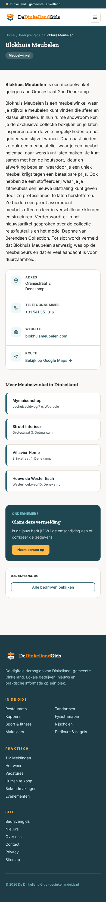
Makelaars (14, 731)
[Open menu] (95, 17)
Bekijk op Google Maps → (48, 360)
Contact (12, 844)
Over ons (13, 836)
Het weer (13, 765)
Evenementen (17, 796)
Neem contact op (30, 550)
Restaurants (16, 708)
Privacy (12, 852)
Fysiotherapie (67, 716)
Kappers (12, 716)
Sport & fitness (18, 724)
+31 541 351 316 (39, 312)
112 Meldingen (18, 758)
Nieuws (11, 829)
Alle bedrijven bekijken (53, 587)
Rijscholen (64, 724)
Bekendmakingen (20, 788)
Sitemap (12, 859)
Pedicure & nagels (71, 731)
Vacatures (14, 773)
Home (10, 35)
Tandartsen (65, 708)
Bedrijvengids (29, 35)
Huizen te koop (18, 780)
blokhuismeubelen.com (46, 336)
